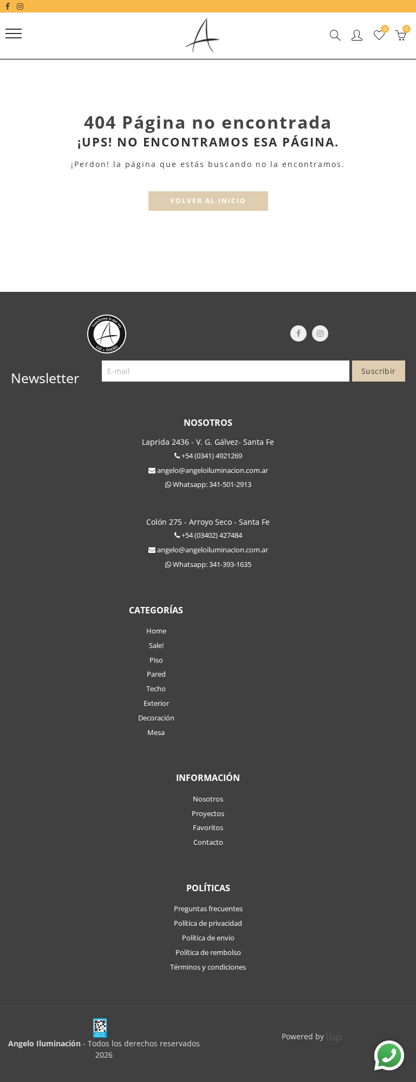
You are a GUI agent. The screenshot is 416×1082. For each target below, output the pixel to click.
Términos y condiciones (208, 967)
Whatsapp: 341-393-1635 (211, 564)
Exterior (156, 703)
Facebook (298, 333)
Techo (156, 688)
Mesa (156, 732)
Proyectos (208, 813)
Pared (156, 674)
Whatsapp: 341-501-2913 (211, 484)
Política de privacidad (208, 923)
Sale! (156, 645)
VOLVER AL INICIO (208, 201)
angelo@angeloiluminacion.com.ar (211, 470)
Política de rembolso (208, 952)
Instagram (320, 333)
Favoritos (208, 827)
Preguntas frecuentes (208, 908)
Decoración (156, 718)
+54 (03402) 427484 (211, 535)
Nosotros (208, 799)
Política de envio (208, 938)
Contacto (208, 842)
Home (156, 631)
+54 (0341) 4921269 (211, 455)
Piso (156, 660)
